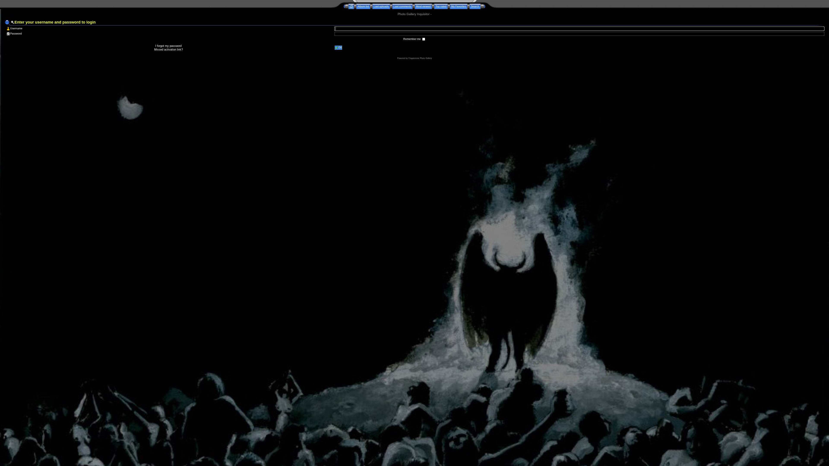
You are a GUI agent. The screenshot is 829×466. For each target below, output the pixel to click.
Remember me (412, 39)
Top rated (440, 6)
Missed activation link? (168, 49)
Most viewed (423, 6)
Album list (363, 6)
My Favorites (458, 6)
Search (475, 6)
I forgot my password (168, 45)
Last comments (402, 6)
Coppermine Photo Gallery (420, 58)
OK (340, 47)
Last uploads (381, 6)
